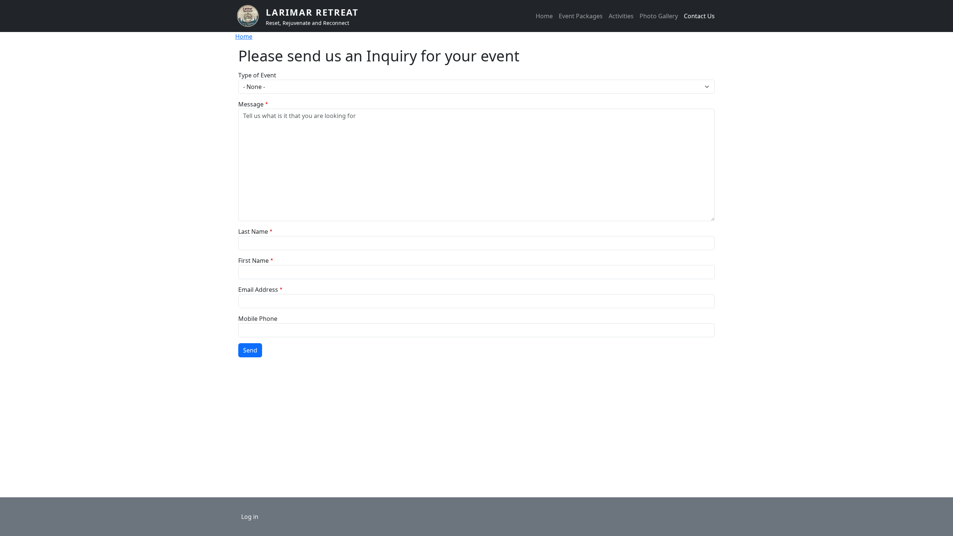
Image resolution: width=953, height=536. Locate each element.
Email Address (258, 289)
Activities (621, 16)
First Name (253, 260)
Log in (249, 517)
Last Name (253, 231)
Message (251, 104)
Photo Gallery (659, 16)
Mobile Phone (257, 319)
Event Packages (581, 16)
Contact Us (699, 16)
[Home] (250, 16)
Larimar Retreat (312, 12)
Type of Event (257, 75)
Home (544, 16)
